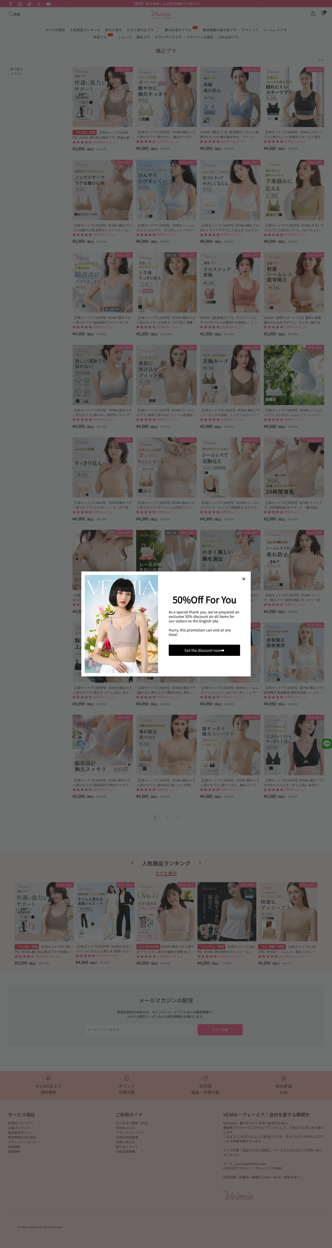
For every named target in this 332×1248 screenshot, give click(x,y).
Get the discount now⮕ (204, 650)
